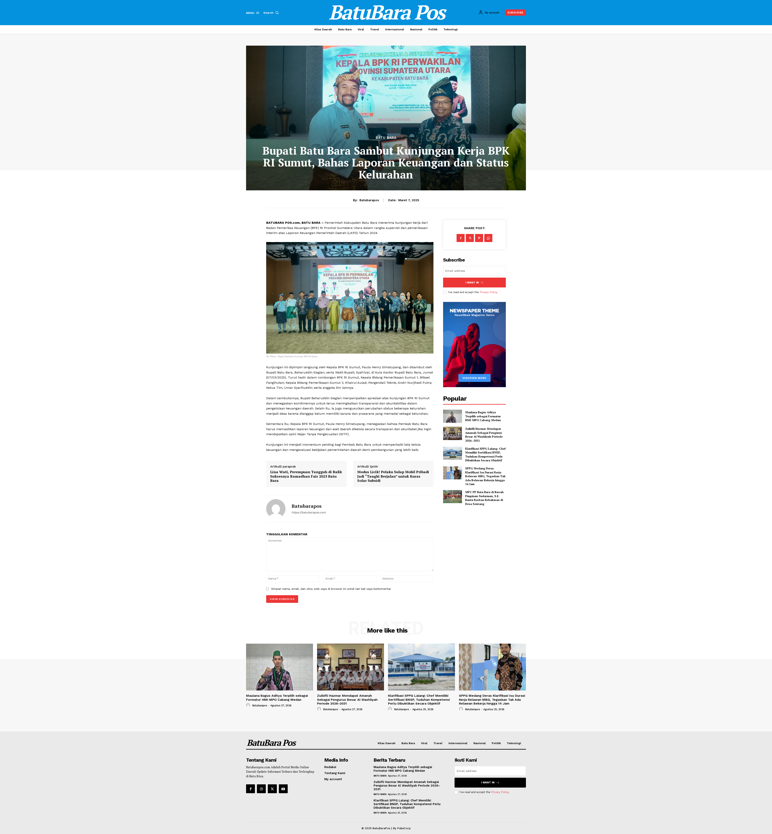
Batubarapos (369, 200)
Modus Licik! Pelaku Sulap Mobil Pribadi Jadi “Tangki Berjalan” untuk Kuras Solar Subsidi (393, 476)
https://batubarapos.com (309, 512)
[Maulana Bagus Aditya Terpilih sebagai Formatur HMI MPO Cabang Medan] (452, 416)
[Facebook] (461, 238)
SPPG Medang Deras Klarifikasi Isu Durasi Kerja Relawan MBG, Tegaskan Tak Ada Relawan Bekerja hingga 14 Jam (485, 476)
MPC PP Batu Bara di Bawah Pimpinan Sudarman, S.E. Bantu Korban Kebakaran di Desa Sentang (484, 498)
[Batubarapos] (275, 508)
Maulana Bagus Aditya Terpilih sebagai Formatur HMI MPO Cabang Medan (483, 416)
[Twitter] (470, 238)
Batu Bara (386, 138)
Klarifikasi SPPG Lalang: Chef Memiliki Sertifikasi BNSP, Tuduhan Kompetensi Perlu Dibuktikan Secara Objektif (485, 454)
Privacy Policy (488, 292)
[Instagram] (261, 788)
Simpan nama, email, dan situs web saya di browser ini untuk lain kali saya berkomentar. (331, 588)
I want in (472, 282)
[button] (271, 12)
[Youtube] (283, 788)
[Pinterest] (479, 238)
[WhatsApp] (488, 238)
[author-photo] (248, 705)
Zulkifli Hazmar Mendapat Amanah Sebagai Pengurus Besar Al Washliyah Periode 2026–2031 (484, 434)
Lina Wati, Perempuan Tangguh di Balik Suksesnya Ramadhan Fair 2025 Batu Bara (306, 476)
